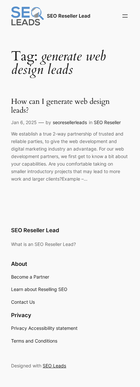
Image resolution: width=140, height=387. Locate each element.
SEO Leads (54, 365)
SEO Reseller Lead (68, 16)
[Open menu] (125, 16)
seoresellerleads (70, 122)
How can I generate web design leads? (60, 106)
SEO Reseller (107, 122)
